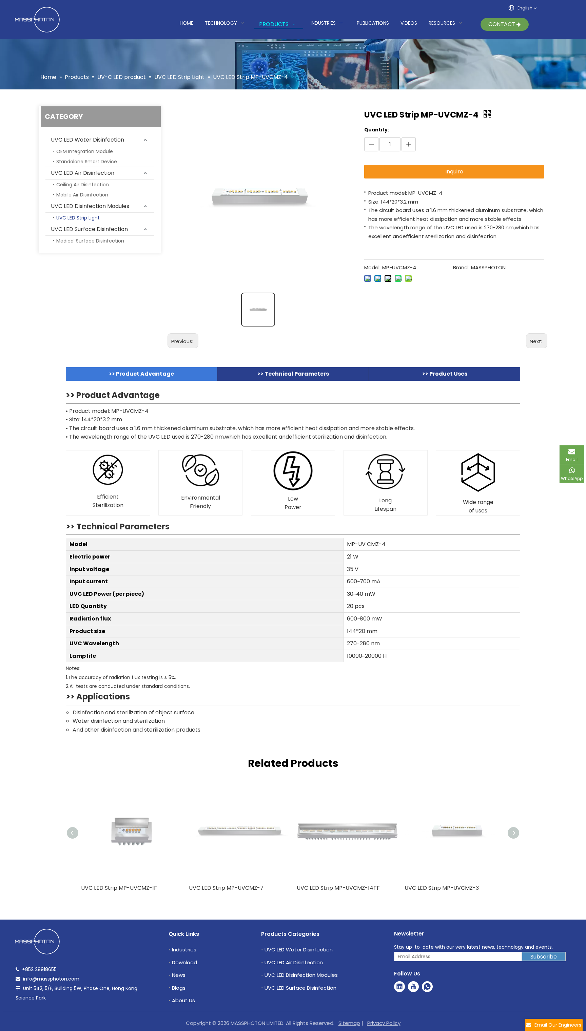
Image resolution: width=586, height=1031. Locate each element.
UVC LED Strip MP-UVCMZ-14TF (338, 888)
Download (184, 962)
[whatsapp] (427, 986)
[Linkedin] (399, 986)
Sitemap (349, 1023)
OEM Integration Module (84, 151)
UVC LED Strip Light (78, 217)
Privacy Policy (384, 1023)
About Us (183, 1000)
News (178, 975)
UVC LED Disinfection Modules (90, 206)
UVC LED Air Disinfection (82, 173)
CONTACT (502, 24)
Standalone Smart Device (86, 161)
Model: (372, 267)
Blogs (178, 987)
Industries (184, 949)
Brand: (461, 267)
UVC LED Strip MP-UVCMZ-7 (226, 888)
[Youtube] (413, 986)
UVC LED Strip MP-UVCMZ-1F (119, 888)
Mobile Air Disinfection (82, 194)
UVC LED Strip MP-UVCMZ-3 (442, 888)
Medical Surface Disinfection (90, 240)
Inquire (454, 171)
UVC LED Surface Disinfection (89, 229)
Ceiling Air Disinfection (82, 184)
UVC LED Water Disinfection (87, 140)
